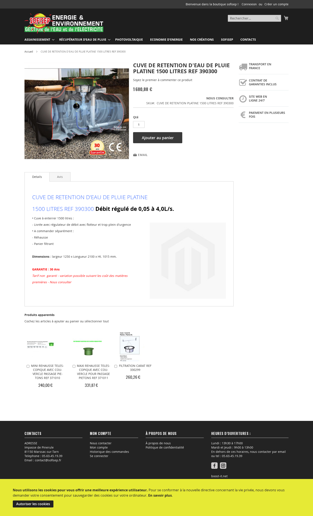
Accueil (28, 51)
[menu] (156, 39)
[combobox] (254, 18)
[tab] (37, 177)
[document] (156, 497)
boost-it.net (219, 476)
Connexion (249, 4)
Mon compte (99, 447)
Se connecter (99, 456)
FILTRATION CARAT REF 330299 (135, 368)
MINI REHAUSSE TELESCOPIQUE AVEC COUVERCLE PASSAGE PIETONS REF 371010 (47, 372)
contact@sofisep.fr (48, 460)
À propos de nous (158, 443)
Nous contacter (101, 443)
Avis (60, 177)
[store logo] (63, 23)
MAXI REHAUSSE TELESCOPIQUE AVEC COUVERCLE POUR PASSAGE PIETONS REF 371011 (93, 372)
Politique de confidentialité (165, 447)
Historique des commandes (109, 452)
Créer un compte (276, 4)
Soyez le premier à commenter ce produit (162, 80)
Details (37, 177)
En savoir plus (160, 495)
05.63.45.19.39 (52, 456)
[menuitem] (38, 39)
